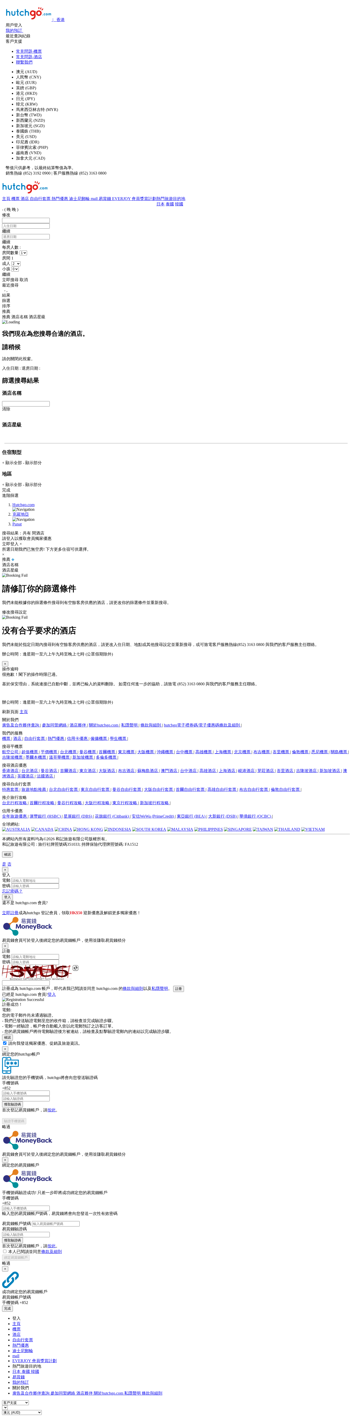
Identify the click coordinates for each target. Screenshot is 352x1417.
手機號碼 (10, 1083)
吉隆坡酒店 (307, 770)
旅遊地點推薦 (34, 789)
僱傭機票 (99, 738)
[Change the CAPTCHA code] (75, 968)
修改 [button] (6, 215)
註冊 (178, 989)
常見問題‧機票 (29, 51)
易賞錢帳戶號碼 (16, 1223)
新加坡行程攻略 (155, 803)
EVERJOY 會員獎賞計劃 (134, 198)
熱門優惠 (60, 198)
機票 (16, 198)
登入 (7, 897)
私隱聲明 (130, 725)
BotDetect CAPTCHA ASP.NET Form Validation (37, 979)
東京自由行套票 (96, 789)
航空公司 (11, 752)
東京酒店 (88, 770)
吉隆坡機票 (13, 757)
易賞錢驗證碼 (14, 1229)
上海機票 (223, 752)
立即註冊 (10, 913)
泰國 (170, 204)
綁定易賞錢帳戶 (16, 1257)
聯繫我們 (24, 62)
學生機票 (118, 738)
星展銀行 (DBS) (78, 816)
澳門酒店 (169, 770)
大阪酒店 (107, 770)
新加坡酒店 (330, 770)
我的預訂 (20, 1382)
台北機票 (69, 752)
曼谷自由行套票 (127, 789)
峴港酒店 (247, 770)
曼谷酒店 (49, 770)
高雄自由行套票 (222, 789)
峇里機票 (281, 752)
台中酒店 (189, 770)
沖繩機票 (165, 752)
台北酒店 (30, 770)
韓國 (179, 204)
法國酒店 (45, 776)
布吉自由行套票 (254, 789)
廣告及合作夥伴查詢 (21, 725)
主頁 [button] (24, 712)
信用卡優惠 (78, 738)
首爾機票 (107, 752)
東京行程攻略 (125, 803)
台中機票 (185, 752)
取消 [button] (24, 280)
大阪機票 (146, 752)
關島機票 (339, 752)
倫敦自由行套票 (286, 789)
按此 (51, 1110)
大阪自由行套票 (159, 789)
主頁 (6, 198)
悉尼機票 (320, 752)
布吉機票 (262, 752)
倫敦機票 (300, 752)
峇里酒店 (285, 770)
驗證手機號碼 (14, 1121)
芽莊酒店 (266, 770)
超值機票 (30, 752)
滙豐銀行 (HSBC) (46, 816)
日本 (160, 204)
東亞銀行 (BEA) (191, 816)
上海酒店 (227, 770)
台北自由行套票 (64, 789)
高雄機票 (204, 752)
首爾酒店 (69, 770)
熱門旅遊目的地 (170, 198)
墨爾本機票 (36, 757)
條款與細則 (151, 725)
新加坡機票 (83, 757)
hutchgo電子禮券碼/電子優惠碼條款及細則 (202, 725)
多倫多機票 (107, 757)
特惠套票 (11, 789)
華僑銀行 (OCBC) (255, 816)
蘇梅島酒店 (148, 770)
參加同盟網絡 (55, 725)
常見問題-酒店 (29, 57)
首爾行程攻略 (42, 803)
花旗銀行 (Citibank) (112, 816)
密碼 (6, 886)
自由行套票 (41, 198)
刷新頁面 (10, 712)
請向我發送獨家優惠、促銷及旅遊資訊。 (45, 1043)
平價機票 (49, 752)
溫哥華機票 (60, 757)
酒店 (25, 198)
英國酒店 (26, 776)
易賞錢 (105, 198)
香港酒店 (11, 770)
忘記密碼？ (12, 891)
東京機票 (127, 752)
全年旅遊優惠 (15, 816)
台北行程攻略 (15, 803)
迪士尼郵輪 (80, 198)
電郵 (6, 880)
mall (95, 198)
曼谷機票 (88, 752)
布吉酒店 (127, 770)
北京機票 (243, 752)
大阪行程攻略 (98, 803)
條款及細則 (51, 1251)
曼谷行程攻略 (70, 803)
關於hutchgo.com (104, 725)
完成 (7, 1308)
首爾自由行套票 (191, 789)
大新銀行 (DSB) (223, 816)
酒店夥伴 (78, 725)
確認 (7, 854)
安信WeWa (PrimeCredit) (153, 816)
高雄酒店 (208, 770)
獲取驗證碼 (12, 1104)
